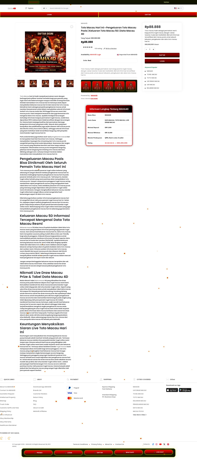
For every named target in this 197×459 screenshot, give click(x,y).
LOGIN (49, 15)
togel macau (61, 347)
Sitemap (3, 401)
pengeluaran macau (58, 137)
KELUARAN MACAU (139, 401)
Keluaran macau (26, 227)
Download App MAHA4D (42, 387)
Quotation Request (7, 394)
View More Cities (139, 415)
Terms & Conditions (80, 444)
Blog (35, 401)
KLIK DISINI (94, 98)
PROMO (39, 452)
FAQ (34, 404)
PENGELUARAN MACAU (141, 404)
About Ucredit (38, 408)
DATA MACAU (138, 408)
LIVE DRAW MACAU (139, 390)
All (44, 8)
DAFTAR (148, 15)
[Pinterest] (168, 444)
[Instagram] (156, 444)
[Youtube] (160, 444)
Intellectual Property (7, 397)
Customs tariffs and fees (9, 408)
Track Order (4, 404)
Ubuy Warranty (5, 422)
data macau (39, 280)
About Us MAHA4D (7, 387)
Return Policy (38, 397)
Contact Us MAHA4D (7, 390)
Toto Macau (24, 96)
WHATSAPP (130, 452)
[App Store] (172, 390)
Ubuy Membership (6, 418)
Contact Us (119, 444)
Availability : (85, 55)
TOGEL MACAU (138, 394)
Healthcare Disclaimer (8, 425)
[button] (71, 26)
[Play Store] (185, 390)
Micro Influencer (6, 415)
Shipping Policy (5, 411)
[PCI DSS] (1, 438)
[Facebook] (153, 444)
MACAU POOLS (138, 411)
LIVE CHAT (160, 452)
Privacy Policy (96, 444)
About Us (108, 444)
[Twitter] (164, 444)
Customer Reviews (40, 394)
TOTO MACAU (138, 397)
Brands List (37, 390)
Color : (87, 60)
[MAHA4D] (12, 8)
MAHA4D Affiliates (40, 411)
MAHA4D (84, 23)
